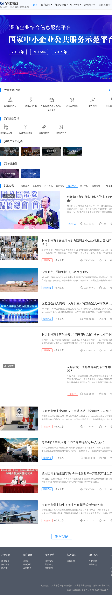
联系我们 (5, 568)
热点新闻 (37, 186)
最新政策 (96, 186)
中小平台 (75, 5)
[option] (10, 102)
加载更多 (63, 536)
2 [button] (108, 78)
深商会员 (71, 561)
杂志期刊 (27, 568)
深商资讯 (48, 186)
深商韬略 (60, 186)
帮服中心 (49, 564)
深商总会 (45, 5)
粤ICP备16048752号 (99, 590)
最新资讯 (25, 186)
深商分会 (93, 564)
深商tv (26, 561)
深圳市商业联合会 (83, 585)
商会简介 (5, 561)
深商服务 (49, 561)
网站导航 (49, 568)
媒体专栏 (84, 186)
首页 (35, 5)
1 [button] (104, 78)
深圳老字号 (89, 5)
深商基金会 (105, 5)
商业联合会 (60, 5)
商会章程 (5, 564)
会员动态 (72, 186)
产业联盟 (93, 561)
